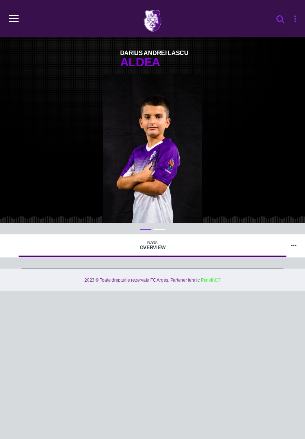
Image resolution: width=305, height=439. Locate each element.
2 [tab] (159, 229)
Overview (153, 245)
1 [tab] (145, 229)
